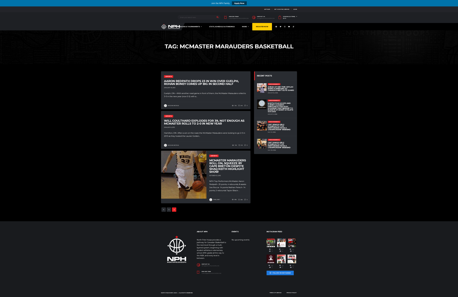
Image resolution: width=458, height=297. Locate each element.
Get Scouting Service (281, 9)
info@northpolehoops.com (266, 18)
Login (295, 9)
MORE (244, 27)
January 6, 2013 (169, 127)
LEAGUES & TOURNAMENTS (189, 27)
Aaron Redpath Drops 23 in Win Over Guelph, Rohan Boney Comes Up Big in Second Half (201, 82)
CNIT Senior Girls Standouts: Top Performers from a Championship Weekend (279, 127)
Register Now (262, 27)
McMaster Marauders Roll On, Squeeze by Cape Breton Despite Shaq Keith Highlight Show (227, 166)
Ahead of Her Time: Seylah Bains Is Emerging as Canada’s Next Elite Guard (281, 88)
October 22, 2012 (215, 175)
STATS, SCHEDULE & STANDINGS (222, 27)
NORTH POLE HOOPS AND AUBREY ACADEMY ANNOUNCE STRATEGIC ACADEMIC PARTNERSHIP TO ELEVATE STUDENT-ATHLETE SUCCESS (280, 107)
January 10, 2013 (169, 87)
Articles (267, 9)
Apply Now (239, 3)
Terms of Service (275, 292)
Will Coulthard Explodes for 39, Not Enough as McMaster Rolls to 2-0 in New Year (204, 122)
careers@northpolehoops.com (239, 18)
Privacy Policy (292, 292)
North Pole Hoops (167, 292)
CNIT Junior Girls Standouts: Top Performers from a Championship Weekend (279, 145)
